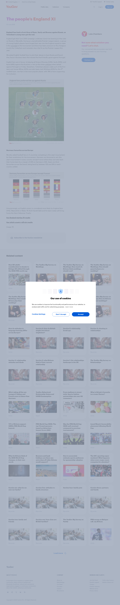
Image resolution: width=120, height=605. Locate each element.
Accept (81, 314)
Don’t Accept (61, 314)
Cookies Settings (38, 314)
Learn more (69, 307)
